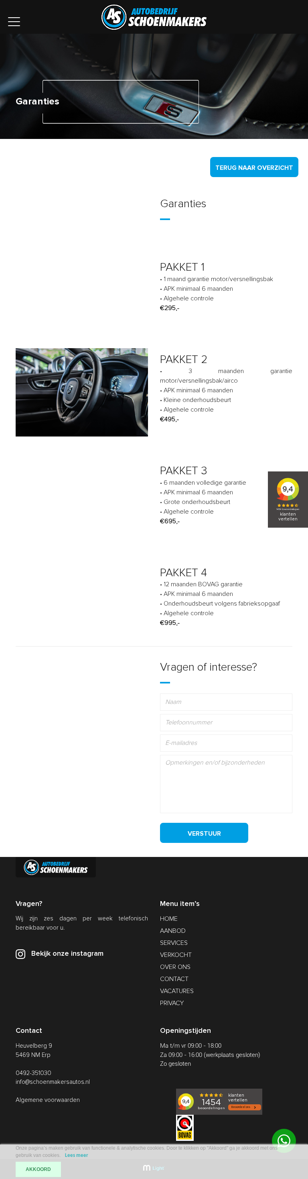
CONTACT (174, 979)
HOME (169, 919)
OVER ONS (175, 967)
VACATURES (177, 991)
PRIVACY (172, 1003)
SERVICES (174, 943)
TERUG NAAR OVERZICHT (254, 168)
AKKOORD (38, 1169)
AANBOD (173, 931)
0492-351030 (33, 1073)
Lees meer (76, 1155)
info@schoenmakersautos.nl (53, 1081)
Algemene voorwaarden (48, 1100)
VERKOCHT (176, 955)
